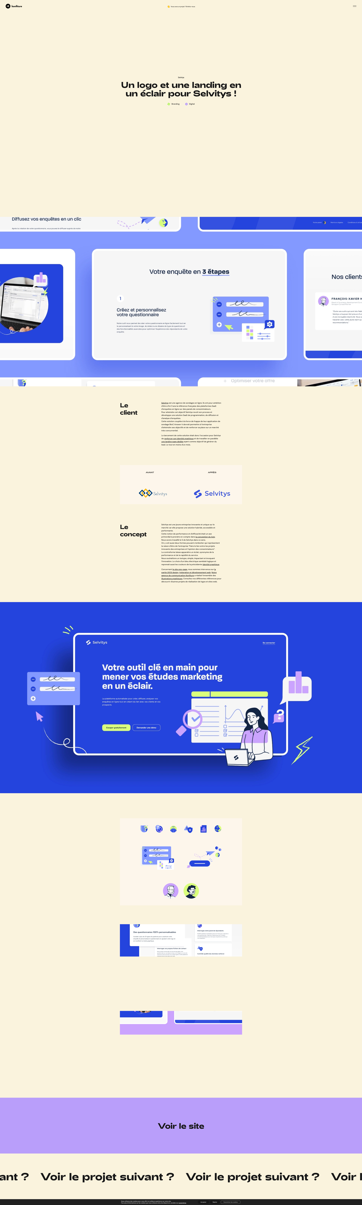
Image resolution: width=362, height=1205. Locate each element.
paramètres (182, 1203)
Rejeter (215, 1202)
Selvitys (164, 403)
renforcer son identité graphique (179, 438)
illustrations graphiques (171, 578)
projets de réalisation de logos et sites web (197, 581)
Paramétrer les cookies (231, 1202)
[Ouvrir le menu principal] (354, 6)
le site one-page (180, 569)
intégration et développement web (195, 572)
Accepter (203, 1202)
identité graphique (211, 564)
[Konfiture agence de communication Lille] (14, 6)
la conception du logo (205, 537)
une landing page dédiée (172, 441)
